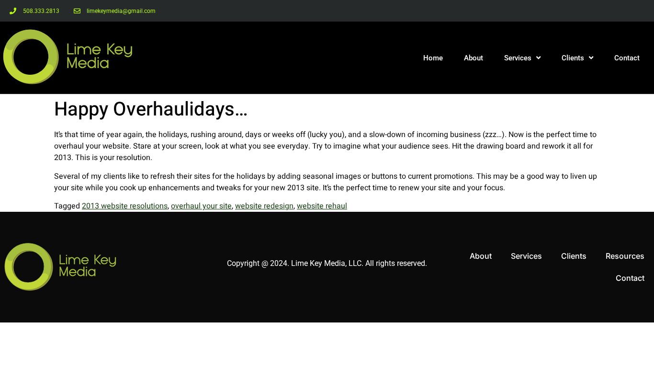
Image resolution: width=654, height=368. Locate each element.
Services (517, 58)
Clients (573, 58)
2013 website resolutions (125, 206)
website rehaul (322, 206)
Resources (625, 256)
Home (433, 58)
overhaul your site (201, 206)
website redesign (264, 206)
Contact (627, 58)
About (473, 58)
